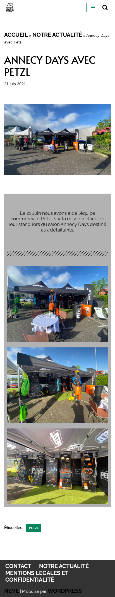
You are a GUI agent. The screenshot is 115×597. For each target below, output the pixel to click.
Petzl (34, 528)
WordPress (64, 591)
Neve (11, 591)
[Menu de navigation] (92, 7)
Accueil (16, 34)
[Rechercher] (105, 7)
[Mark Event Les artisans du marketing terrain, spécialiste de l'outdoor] (9, 7)
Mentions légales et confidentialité (36, 576)
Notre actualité (57, 34)
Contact (18, 566)
